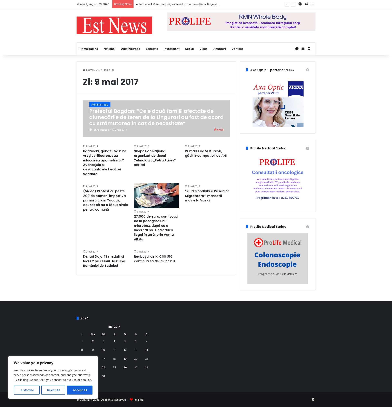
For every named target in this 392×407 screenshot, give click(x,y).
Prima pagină (89, 48)
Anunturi (219, 48)
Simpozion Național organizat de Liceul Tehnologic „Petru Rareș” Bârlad (155, 158)
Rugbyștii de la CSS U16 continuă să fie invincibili (154, 258)
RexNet (138, 399)
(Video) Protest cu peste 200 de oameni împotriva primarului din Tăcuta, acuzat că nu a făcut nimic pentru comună (105, 200)
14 (146, 349)
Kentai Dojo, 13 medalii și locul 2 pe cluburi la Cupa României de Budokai (104, 261)
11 (114, 349)
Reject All (53, 390)
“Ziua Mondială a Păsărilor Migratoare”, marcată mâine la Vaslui (207, 196)
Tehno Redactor (101, 129)
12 (125, 349)
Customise (27, 390)
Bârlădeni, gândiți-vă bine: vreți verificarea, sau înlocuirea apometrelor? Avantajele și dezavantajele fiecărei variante (105, 162)
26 (125, 367)
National (109, 48)
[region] (53, 377)
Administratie (130, 48)
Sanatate (152, 48)
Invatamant (171, 48)
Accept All (80, 390)
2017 (99, 69)
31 (103, 376)
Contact (237, 48)
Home (89, 69)
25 (114, 367)
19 (125, 358)
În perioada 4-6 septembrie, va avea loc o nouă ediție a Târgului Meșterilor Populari (189, 4)
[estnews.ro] (114, 25)
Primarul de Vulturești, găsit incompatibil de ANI (206, 153)
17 (103, 358)
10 (103, 349)
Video (203, 48)
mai (106, 69)
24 (103, 367)
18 (114, 358)
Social (189, 48)
